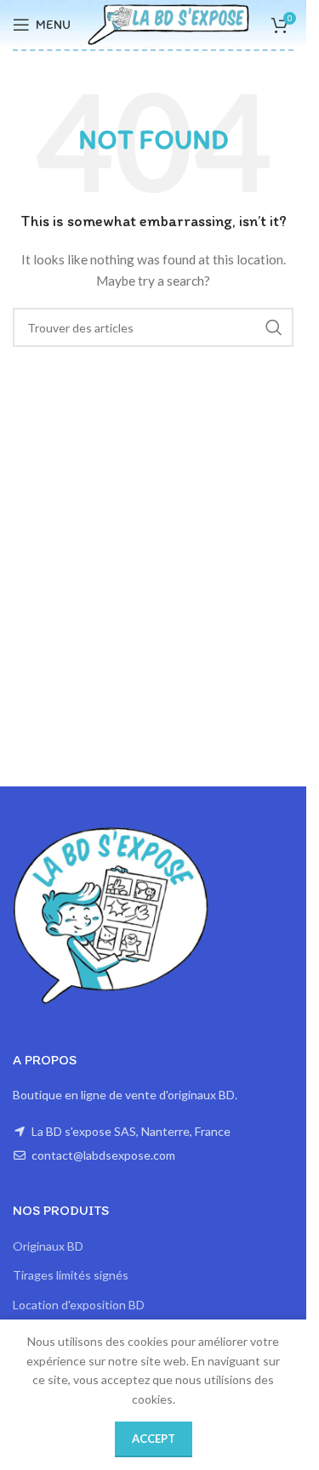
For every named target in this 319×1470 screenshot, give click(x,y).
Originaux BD (48, 1246)
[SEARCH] (273, 327)
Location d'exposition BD (79, 1304)
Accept (153, 1438)
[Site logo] (168, 23)
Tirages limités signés (70, 1275)
